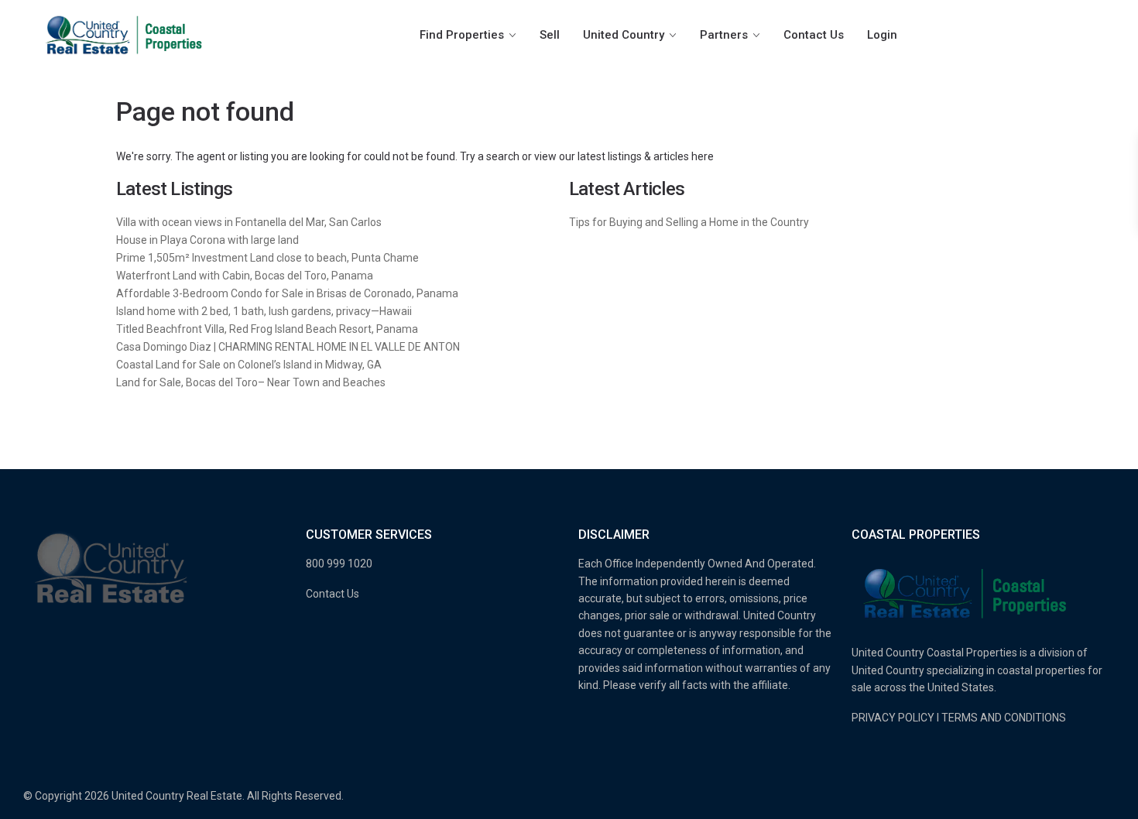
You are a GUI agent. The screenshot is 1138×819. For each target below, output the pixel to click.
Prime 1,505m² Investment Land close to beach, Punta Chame (267, 258)
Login (882, 35)
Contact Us (813, 35)
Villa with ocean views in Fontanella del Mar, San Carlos (249, 222)
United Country (623, 35)
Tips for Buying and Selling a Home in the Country (689, 222)
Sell (550, 35)
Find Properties (462, 35)
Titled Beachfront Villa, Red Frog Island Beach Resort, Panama (267, 329)
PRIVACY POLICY (893, 717)
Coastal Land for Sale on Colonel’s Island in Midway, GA (249, 364)
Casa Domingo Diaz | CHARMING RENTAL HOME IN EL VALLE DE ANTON (288, 347)
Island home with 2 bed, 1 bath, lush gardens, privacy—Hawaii (264, 311)
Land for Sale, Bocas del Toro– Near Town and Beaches (251, 382)
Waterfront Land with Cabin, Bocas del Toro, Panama (244, 275)
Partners (724, 35)
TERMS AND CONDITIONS (1003, 717)
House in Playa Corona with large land (207, 240)
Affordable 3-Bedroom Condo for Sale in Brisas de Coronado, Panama (287, 293)
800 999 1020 (339, 563)
